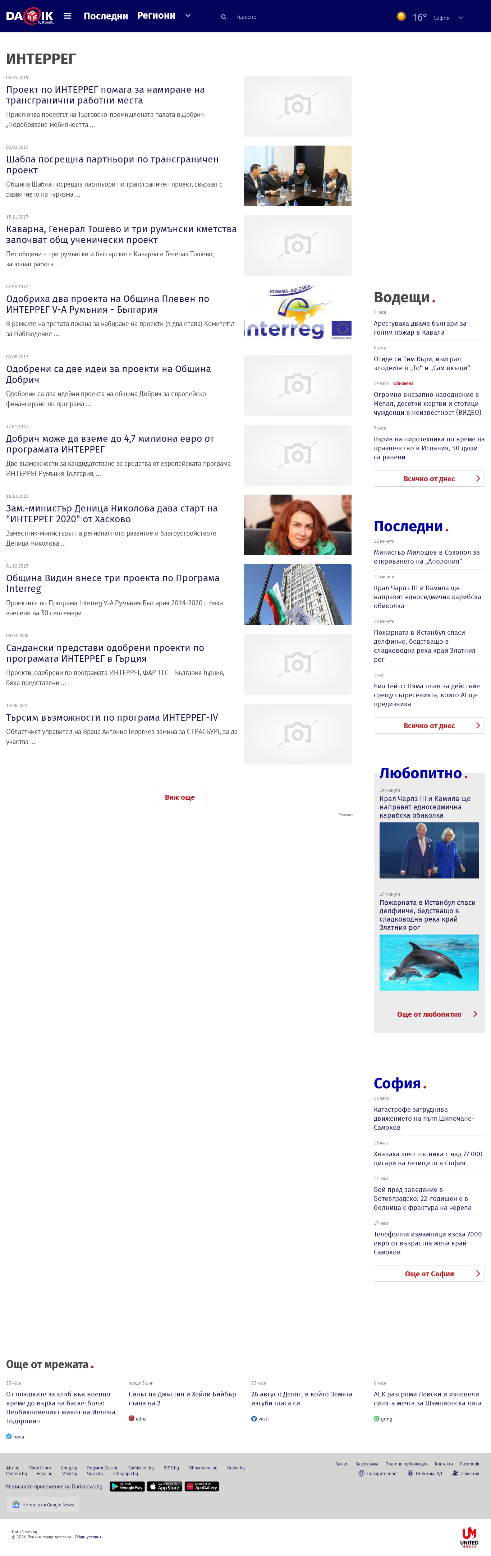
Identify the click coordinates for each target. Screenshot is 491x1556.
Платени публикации (406, 1464)
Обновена (403, 383)
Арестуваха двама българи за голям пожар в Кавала (420, 327)
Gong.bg (69, 1467)
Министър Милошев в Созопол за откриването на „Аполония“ (427, 556)
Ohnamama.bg (203, 1467)
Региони (156, 15)
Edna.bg (44, 1473)
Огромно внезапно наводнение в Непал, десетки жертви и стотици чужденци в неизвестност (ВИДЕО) (427, 403)
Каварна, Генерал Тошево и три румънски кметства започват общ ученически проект (121, 234)
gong (387, 1418)
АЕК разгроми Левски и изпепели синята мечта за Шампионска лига (428, 1398)
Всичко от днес (429, 478)
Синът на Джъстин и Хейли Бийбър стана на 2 (182, 1398)
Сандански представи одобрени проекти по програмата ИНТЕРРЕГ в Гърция (105, 653)
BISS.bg (171, 1467)
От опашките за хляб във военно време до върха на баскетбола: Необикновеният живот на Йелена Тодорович (60, 1407)
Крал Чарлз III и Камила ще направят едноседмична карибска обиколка (427, 597)
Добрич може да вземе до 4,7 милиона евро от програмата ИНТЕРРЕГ (110, 444)
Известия (469, 1473)
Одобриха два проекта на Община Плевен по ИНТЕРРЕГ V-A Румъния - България (107, 304)
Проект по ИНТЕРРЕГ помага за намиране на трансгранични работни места (105, 95)
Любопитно (421, 773)
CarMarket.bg (141, 1467)
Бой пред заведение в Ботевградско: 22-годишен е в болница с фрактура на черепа (423, 1198)
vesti (263, 1418)
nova (18, 1436)
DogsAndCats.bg (103, 1467)
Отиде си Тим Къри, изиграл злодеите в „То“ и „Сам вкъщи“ (422, 363)
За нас (341, 1464)
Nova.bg (95, 1473)
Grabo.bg (236, 1467)
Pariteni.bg (16, 1473)
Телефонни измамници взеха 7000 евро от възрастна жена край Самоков (428, 1243)
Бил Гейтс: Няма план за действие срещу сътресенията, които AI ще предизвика (427, 695)
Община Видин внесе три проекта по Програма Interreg (113, 583)
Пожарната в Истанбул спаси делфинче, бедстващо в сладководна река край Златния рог (425, 646)
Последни (106, 16)
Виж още (180, 797)
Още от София (429, 1274)
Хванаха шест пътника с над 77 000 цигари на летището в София (428, 1158)
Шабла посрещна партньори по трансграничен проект (112, 164)
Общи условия (88, 1536)
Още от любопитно (429, 1014)
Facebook (469, 1464)
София (397, 1083)
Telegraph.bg (125, 1473)
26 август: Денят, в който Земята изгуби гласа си (301, 1398)
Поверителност (382, 1473)
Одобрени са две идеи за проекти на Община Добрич (108, 374)
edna (141, 1418)
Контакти (444, 1464)
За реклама (366, 1464)
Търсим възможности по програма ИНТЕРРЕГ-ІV (112, 717)
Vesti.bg (69, 1473)
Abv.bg (12, 1467)
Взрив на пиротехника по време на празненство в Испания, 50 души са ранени (429, 448)
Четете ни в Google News (48, 1504)
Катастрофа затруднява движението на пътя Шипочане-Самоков (424, 1118)
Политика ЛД (429, 1473)
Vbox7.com (40, 1467)
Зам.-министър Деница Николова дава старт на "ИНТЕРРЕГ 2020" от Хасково (112, 513)
